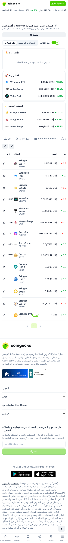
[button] (27, 43)
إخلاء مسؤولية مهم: (10, 483)
